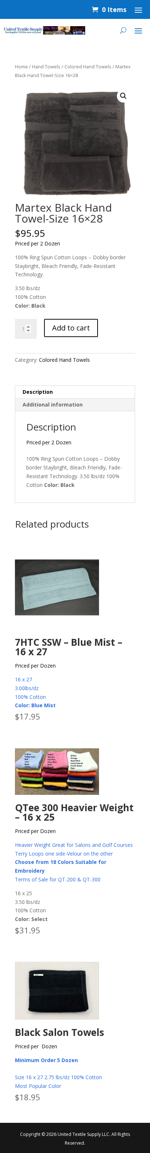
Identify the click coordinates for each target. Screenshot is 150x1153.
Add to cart (71, 328)
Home (21, 66)
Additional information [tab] (53, 404)
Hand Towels (46, 66)
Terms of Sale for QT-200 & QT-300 (57, 879)
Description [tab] (38, 391)
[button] (123, 96)
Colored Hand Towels (87, 66)
